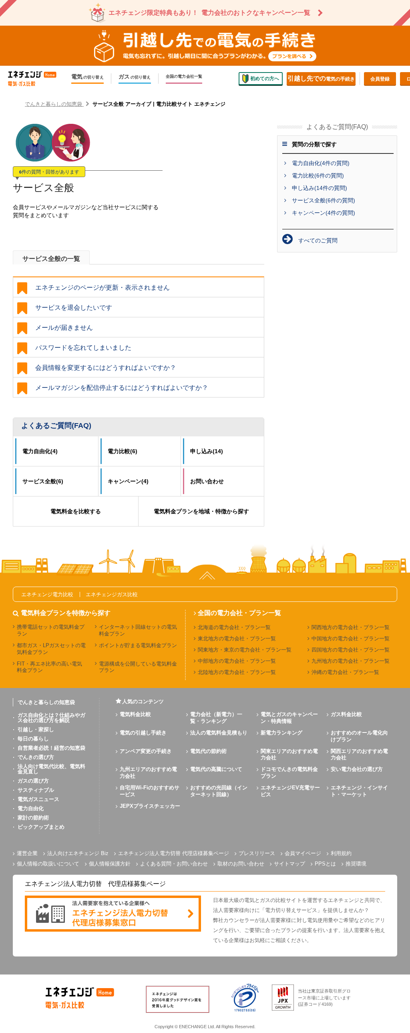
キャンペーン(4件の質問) (323, 213)
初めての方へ (264, 78)
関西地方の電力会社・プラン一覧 (351, 627)
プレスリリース (257, 853)
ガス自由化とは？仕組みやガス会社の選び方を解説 (51, 717)
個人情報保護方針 (110, 864)
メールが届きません (64, 327)
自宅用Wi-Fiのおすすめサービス (149, 791)
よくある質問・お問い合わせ (174, 864)
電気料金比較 (135, 714)
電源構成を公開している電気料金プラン (138, 667)
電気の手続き (321, 78)
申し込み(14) (206, 451)
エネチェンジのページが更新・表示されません (102, 287)
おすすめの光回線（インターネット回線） (218, 791)
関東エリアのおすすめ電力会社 (289, 754)
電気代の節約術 (208, 751)
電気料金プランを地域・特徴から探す (201, 511)
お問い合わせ (207, 481)
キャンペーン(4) (128, 481)
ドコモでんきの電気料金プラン (289, 772)
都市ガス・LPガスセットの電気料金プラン (51, 648)
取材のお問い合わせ (240, 864)
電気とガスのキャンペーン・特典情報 (289, 717)
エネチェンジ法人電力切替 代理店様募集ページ (173, 853)
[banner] (113, 914)
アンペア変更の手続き (146, 751)
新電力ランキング (281, 733)
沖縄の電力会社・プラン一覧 (345, 672)
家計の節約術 (33, 818)
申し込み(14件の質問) (319, 188)
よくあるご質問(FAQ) (56, 426)
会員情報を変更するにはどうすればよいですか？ (105, 367)
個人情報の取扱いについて (48, 864)
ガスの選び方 (33, 781)
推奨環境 (356, 864)
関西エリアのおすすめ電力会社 (359, 754)
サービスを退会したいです (73, 307)
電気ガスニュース (38, 799)
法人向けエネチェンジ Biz (78, 853)
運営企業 (27, 853)
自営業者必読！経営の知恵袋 (51, 748)
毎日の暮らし (33, 739)
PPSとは (325, 864)
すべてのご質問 (318, 240)
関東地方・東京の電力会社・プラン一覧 (244, 649)
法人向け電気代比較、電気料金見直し (51, 769)
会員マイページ (303, 853)
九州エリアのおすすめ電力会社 (148, 772)
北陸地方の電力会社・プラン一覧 (237, 672)
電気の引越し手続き (143, 733)
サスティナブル (36, 790)
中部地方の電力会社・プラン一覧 (237, 661)
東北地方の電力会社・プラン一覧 (237, 638)
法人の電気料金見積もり (218, 733)
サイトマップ (289, 864)
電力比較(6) (122, 451)
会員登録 (380, 79)
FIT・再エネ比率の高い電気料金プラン (49, 667)
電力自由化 (31, 808)
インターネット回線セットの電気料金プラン (138, 630)
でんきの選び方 (36, 757)
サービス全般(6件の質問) (323, 200)
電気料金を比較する (75, 511)
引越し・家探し (36, 729)
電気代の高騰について (216, 769)
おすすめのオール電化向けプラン (359, 736)
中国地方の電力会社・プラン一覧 (351, 638)
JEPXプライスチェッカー (150, 806)
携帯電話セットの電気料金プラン (50, 630)
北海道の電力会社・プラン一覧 (234, 627)
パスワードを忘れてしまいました (83, 347)
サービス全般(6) (42, 481)
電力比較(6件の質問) (318, 175)
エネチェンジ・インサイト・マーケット (359, 791)
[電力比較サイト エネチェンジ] (36, 78)
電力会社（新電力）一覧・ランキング (216, 717)
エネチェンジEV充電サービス (290, 791)
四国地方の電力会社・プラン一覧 (351, 649)
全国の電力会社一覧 (184, 77)
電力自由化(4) (40, 451)
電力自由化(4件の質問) (321, 163)
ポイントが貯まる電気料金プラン (138, 645)
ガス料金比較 (346, 714)
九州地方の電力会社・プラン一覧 (351, 661)
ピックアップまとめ (41, 827)
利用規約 (341, 853)
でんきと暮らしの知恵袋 (46, 702)
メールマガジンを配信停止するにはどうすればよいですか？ (121, 387)
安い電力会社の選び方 (357, 769)
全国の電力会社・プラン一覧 (239, 613)
